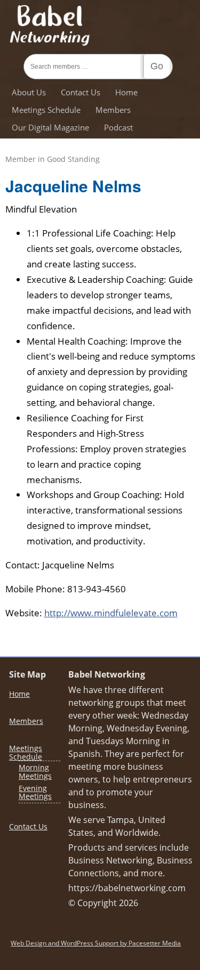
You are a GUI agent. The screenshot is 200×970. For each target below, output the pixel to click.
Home (126, 92)
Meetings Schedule (46, 109)
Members (113, 109)
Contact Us (80, 92)
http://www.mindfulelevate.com (111, 613)
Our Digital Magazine (50, 127)
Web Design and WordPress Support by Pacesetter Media (96, 943)
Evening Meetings (35, 792)
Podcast (118, 127)
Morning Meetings (35, 771)
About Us (29, 92)
